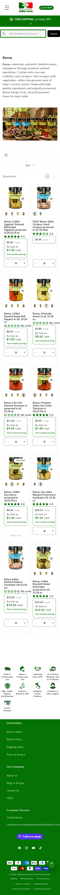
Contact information (21, 889)
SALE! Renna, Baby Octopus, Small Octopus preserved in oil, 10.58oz (43, 225)
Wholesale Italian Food (28, 874)
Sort (28, 165)
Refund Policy (14, 739)
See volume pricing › (17, 254)
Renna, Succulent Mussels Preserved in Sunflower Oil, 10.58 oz (44, 496)
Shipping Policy (15, 747)
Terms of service (23, 884)
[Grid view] (47, 176)
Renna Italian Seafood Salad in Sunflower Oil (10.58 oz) (15, 583)
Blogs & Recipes (15, 783)
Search (53, 33)
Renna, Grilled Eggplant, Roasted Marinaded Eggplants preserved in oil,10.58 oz (15, 227)
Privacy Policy (14, 731)
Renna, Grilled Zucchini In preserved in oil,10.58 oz (12, 496)
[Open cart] (51, 864)
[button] (7, 8)
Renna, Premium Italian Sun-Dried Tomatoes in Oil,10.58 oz (42, 406)
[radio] (6, 214)
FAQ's (10, 798)
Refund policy (26, 878)
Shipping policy (41, 884)
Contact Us (13, 790)
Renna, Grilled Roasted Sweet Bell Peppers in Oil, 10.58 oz (15, 317)
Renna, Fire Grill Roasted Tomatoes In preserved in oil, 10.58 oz (15, 406)
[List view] (55, 176)
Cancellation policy (42, 889)
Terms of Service (16, 754)
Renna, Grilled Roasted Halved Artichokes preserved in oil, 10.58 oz (41, 587)
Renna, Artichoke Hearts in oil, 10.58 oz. (43, 316)
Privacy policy (43, 878)
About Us (12, 775)
